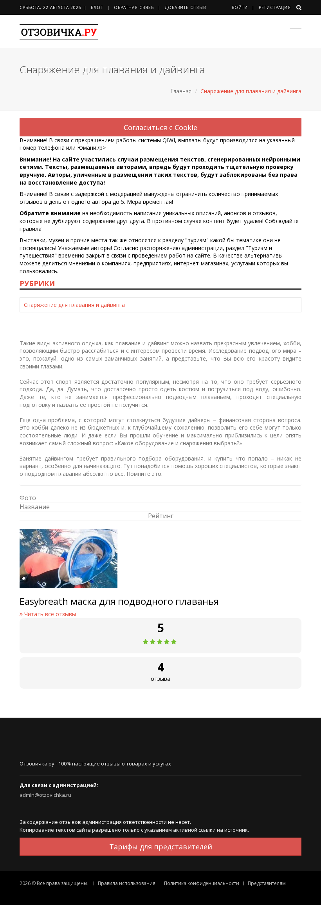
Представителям (267, 883)
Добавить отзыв (185, 7)
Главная (181, 91)
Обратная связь (134, 7)
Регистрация (275, 7)
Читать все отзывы (49, 614)
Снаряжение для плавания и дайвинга (74, 304)
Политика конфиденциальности (201, 883)
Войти (240, 7)
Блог (97, 7)
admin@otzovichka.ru (45, 794)
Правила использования (126, 883)
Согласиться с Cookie (160, 127)
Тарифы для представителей (160, 846)
